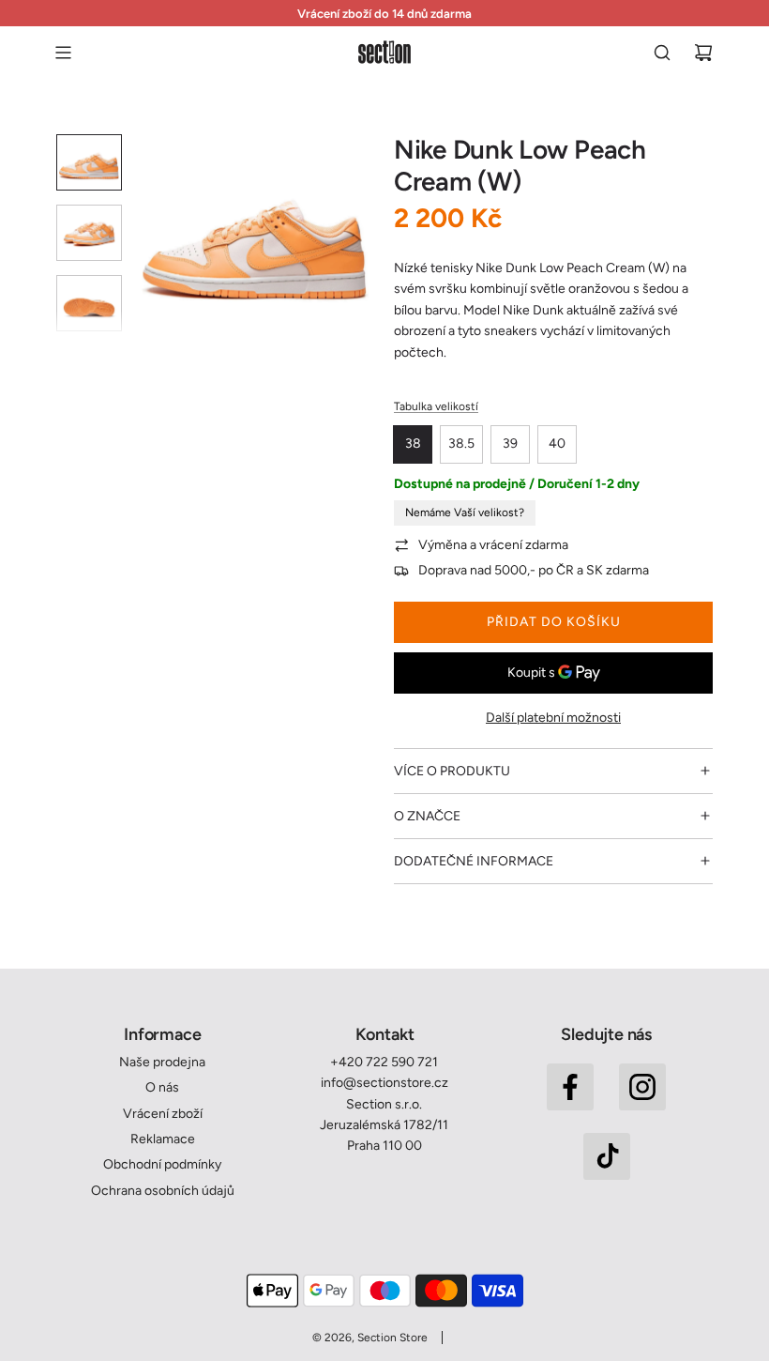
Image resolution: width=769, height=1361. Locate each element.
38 (413, 443)
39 (510, 443)
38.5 (461, 443)
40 (557, 443)
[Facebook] (570, 1087)
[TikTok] (606, 1156)
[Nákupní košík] (703, 52)
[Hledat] (662, 52)
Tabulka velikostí (436, 406)
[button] (151, 237)
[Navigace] (62, 52)
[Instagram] (642, 1087)
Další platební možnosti (553, 718)
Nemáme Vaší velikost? (464, 512)
